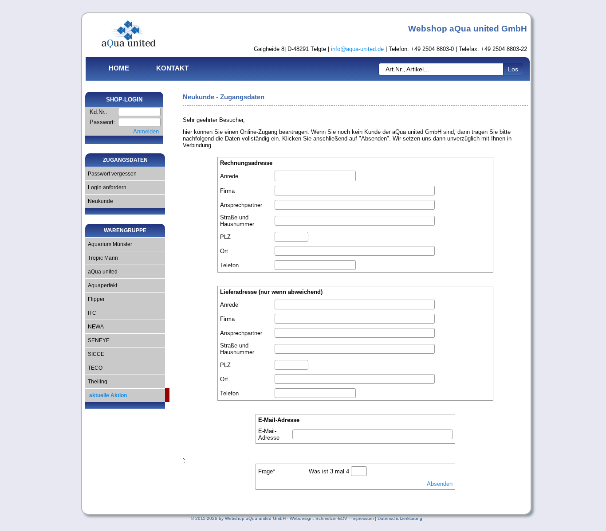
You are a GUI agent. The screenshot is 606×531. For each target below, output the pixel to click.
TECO (93, 368)
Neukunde (99, 201)
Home (119, 68)
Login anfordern (105, 187)
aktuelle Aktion (106, 395)
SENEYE (97, 340)
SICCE (94, 354)
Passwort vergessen (111, 173)
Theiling (96, 381)
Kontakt (172, 68)
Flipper (95, 299)
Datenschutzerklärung (400, 518)
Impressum (362, 518)
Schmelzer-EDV (331, 518)
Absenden (440, 483)
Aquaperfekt (101, 285)
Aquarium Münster (108, 244)
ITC (90, 313)
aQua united (101, 271)
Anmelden (146, 131)
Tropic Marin (101, 258)
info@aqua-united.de (357, 49)
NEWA (94, 326)
